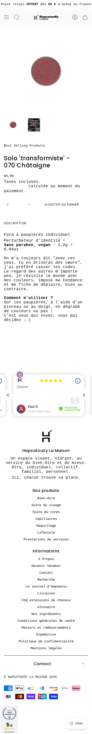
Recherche (46, 580)
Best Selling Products (24, 146)
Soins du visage (46, 505)
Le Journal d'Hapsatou (46, 586)
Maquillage (46, 526)
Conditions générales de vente (46, 621)
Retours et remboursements (46, 628)
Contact (46, 573)
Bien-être (46, 498)
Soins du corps (46, 512)
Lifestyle (46, 533)
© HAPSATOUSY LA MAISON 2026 (30, 677)
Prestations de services (46, 539)
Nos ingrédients (46, 614)
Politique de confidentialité (46, 641)
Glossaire (46, 607)
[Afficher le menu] (6, 17)
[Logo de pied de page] (46, 436)
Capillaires (46, 519)
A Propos (46, 559)
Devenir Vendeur (46, 566)
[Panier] (85, 17)
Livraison (15, 186)
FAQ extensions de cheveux (46, 600)
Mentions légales (46, 648)
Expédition (46, 634)
